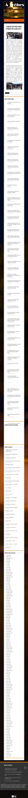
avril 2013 (8, 715)
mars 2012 (8, 735)
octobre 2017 (8, 631)
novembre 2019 (9, 592)
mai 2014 (8, 695)
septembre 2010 (9, 751)
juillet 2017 (8, 636)
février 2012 (8, 737)
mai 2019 (8, 601)
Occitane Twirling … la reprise (11, 544)
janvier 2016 (8, 664)
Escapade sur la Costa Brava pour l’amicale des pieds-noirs (14, 396)
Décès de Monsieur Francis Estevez (12, 471)
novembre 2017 (9, 629)
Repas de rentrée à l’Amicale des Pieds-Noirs (13, 326)
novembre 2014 (9, 686)
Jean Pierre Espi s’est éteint (13, 121)
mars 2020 (8, 586)
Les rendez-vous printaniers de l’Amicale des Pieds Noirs (13, 109)
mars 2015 (8, 679)
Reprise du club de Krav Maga (11, 537)
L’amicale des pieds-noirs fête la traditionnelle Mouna (14, 345)
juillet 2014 (8, 692)
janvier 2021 (8, 570)
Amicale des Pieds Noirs (12, 363)
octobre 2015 (8, 668)
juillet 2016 (8, 654)
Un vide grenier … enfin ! (10, 540)
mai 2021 (8, 564)
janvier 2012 (8, 739)
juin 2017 (8, 637)
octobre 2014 (8, 687)
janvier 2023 (8, 555)
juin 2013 (8, 712)
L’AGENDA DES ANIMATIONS (11, 454)
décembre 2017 (9, 628)
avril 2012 (8, 734)
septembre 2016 (9, 651)
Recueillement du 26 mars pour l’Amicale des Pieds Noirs (13, 351)
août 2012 (8, 728)
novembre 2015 (9, 667)
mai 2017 (8, 639)
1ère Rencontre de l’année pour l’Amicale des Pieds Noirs (13, 250)
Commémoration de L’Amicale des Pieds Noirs (13, 376)
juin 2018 (8, 619)
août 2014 (8, 690)
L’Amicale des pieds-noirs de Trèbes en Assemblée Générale (13, 358)
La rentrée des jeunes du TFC (11, 530)
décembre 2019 (9, 591)
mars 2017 (8, 642)
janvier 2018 (8, 626)
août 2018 (8, 615)
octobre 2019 (8, 594)
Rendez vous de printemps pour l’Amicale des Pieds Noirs (13, 402)
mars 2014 (8, 698)
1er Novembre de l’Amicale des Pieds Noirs (13, 313)
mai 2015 (8, 676)
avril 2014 (8, 696)
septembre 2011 (9, 745)
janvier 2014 (8, 701)
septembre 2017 (9, 633)
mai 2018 (8, 620)
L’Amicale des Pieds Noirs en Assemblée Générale (13, 255)
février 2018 (8, 625)
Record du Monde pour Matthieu (11, 507)
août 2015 (8, 672)
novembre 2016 (9, 648)
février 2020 (8, 587)
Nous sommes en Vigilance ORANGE (12, 467)
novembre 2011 (9, 742)
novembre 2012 (9, 723)
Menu (8, 20)
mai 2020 (8, 583)
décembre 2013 (9, 703)
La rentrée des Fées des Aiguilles (11, 474)
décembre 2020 (9, 572)
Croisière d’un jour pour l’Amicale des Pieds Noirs (13, 166)
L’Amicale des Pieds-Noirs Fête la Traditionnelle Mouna (13, 236)
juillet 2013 (8, 710)
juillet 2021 (8, 561)
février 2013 (8, 718)
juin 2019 (8, 600)
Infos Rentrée (8, 534)
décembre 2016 (9, 647)
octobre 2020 (8, 575)
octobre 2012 (8, 725)
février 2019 (8, 606)
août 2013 (8, 709)
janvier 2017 (8, 645)
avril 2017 (8, 640)
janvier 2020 (8, 589)
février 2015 (8, 681)
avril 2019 (8, 603)
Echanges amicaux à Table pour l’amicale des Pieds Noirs (13, 371)
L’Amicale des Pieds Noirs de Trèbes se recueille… (13, 262)
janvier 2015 (8, 682)
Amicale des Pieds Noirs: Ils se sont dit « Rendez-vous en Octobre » (13, 224)
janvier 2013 (8, 720)
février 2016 (8, 662)
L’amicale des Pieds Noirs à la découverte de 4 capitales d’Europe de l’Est (13, 320)
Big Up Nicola (8, 520)
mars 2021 (8, 567)
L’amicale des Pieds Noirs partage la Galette (13, 192)
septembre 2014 (9, 689)
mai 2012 (8, 732)
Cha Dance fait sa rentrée (10, 504)
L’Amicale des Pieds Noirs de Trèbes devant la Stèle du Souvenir (13, 243)
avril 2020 (8, 584)
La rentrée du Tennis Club (10, 527)
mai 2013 (8, 714)
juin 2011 (8, 749)
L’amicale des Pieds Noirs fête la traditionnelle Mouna (13, 179)
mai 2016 (8, 658)
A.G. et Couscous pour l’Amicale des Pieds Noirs (13, 306)
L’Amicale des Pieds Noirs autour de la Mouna (13, 287)
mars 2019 (8, 605)
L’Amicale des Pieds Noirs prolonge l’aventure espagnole (14, 211)
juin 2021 (8, 562)
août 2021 (8, 559)
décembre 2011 (9, 740)
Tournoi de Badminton (9, 517)
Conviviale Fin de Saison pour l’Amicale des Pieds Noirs (14, 281)
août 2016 (8, 653)
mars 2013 (8, 717)
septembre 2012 (9, 726)
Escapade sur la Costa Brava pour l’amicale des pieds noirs (14, 173)
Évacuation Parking (9, 464)
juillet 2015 (8, 673)
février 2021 (8, 569)
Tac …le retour (8, 487)
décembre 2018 (9, 609)
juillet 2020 (8, 580)
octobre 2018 (8, 612)
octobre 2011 (8, 743)
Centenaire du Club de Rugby (11, 497)
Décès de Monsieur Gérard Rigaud (12, 480)
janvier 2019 (8, 608)
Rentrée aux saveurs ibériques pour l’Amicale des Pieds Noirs (13, 275)
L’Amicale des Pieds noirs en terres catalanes (13, 115)
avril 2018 (8, 622)
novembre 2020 (9, 573)
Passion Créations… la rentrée (11, 484)
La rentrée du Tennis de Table (11, 524)
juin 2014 (8, 693)
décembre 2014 (9, 684)
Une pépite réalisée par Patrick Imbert (12, 461)
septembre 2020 (9, 576)
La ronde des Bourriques (10, 514)
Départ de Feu (8, 547)
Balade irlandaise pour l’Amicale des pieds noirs (12, 128)
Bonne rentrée (8, 477)
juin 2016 (8, 656)
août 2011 (8, 746)
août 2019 (8, 597)
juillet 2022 (8, 556)
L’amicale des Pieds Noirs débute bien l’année (13, 300)
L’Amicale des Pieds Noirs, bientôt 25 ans (13, 147)
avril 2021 (8, 566)
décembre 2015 (9, 665)
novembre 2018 (9, 611)
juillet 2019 (8, 598)
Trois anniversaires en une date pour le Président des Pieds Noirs (13, 390)
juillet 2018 (8, 617)
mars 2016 (8, 661)
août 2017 (8, 634)
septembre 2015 (9, 670)
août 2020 (8, 578)
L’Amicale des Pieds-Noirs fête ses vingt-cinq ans (13, 134)
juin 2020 (8, 581)
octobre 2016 (8, 650)
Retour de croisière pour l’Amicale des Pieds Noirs (13, 160)
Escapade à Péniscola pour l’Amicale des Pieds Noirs (13, 230)
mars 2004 (8, 756)
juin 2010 (8, 753)
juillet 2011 (8, 748)
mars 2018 (8, 623)
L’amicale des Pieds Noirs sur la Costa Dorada (14, 338)
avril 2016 (8, 659)
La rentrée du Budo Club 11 (10, 500)
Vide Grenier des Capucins (10, 457)
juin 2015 (8, 675)
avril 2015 (8, 678)
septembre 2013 (9, 707)
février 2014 (8, 700)
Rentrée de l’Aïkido (9, 510)
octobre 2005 (8, 754)
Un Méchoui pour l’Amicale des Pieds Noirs (13, 332)
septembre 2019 (9, 595)
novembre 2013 (9, 704)
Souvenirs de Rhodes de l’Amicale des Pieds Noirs (13, 268)
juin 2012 (8, 731)
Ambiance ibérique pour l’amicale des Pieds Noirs (13, 154)
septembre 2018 (9, 614)
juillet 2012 (8, 729)
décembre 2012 (9, 721)
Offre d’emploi (8, 490)
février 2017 (8, 643)
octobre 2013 (8, 706)
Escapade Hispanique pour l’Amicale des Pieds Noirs (13, 217)
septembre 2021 (9, 558)
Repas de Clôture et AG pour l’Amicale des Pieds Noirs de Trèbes (13, 199)
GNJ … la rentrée (8, 494)
